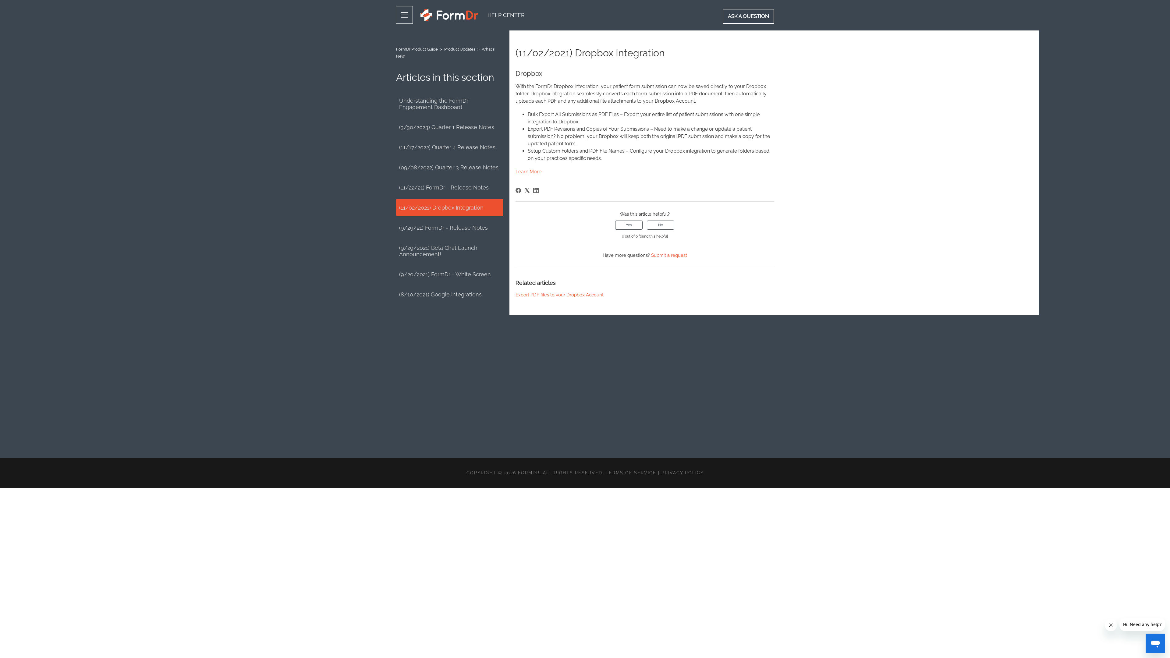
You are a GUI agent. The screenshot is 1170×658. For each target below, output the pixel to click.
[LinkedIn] (536, 190)
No (660, 225)
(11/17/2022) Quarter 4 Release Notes (447, 147)
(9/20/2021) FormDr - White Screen (445, 274)
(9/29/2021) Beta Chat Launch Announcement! (438, 251)
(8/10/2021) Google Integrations (440, 294)
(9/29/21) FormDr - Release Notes (443, 228)
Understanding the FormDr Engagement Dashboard (433, 103)
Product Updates (459, 49)
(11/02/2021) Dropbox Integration (441, 207)
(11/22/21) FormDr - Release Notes (444, 187)
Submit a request (669, 255)
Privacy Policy (682, 472)
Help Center (506, 15)
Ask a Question (748, 16)
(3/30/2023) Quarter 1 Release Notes (446, 127)
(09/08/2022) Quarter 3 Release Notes (448, 167)
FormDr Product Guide (417, 49)
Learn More (528, 172)
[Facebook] (518, 190)
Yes (629, 225)
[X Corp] (527, 190)
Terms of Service (631, 472)
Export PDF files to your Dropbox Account (560, 295)
